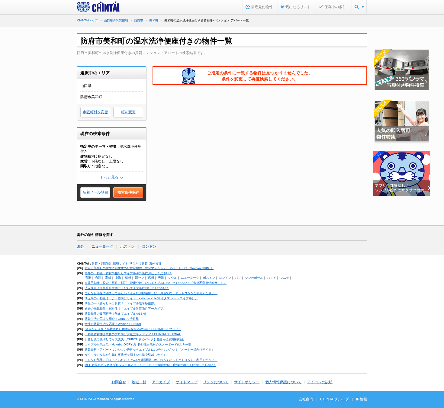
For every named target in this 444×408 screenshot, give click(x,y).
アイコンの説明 (320, 382)
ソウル (172, 277)
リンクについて (215, 382)
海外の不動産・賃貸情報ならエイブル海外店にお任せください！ (128, 273)
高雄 (108, 277)
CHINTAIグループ (334, 399)
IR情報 (361, 399)
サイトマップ (187, 382)
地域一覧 (139, 382)
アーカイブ (161, 382)
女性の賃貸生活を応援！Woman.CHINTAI (113, 324)
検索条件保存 (128, 192)
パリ (238, 277)
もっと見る (109, 177)
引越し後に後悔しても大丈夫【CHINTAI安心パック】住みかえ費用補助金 (134, 339)
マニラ (284, 277)
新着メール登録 (95, 192)
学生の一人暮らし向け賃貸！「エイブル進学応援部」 (121, 303)
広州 (151, 277)
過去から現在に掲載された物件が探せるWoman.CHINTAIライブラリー (133, 329)
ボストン (127, 246)
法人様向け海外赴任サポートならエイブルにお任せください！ (127, 288)
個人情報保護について (283, 382)
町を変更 (128, 112)
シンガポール (254, 277)
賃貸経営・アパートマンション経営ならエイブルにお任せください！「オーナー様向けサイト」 (149, 349)
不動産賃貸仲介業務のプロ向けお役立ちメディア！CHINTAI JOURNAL (133, 334)
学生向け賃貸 (139, 263)
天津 (161, 277)
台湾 (98, 277)
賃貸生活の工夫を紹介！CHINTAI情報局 (112, 318)
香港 (88, 277)
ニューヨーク (102, 246)
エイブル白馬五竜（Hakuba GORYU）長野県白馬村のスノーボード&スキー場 (138, 344)
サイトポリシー (246, 382)
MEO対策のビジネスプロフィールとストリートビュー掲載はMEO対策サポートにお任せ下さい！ (150, 365)
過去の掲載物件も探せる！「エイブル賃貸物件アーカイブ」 (125, 308)
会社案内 (306, 399)
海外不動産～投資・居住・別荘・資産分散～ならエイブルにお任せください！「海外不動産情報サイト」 (156, 282)
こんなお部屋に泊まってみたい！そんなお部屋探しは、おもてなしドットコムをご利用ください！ (151, 293)
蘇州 (128, 277)
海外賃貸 (155, 263)
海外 (80, 246)
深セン (139, 277)
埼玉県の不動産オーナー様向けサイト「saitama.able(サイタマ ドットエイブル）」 (141, 298)
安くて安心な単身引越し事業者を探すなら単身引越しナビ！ (125, 354)
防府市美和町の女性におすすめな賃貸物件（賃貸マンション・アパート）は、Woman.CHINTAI (149, 268)
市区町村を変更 (95, 112)
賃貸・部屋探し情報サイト (110, 263)
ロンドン (149, 246)
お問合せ (118, 382)
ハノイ (271, 277)
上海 (118, 277)
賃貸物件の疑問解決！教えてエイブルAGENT (115, 313)
